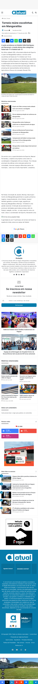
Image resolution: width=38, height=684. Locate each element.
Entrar (33, 642)
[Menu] (2, 13)
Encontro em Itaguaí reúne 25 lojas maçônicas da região (28, 377)
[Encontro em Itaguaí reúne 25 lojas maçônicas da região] (28, 369)
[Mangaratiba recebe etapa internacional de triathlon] (6, 148)
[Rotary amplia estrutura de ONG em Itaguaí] (9, 369)
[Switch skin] (33, 13)
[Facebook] (3, 40)
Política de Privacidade (9, 642)
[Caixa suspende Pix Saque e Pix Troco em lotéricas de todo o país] (9, 389)
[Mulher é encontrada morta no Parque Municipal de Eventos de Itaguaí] (6, 495)
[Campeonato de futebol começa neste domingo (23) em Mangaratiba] (6, 140)
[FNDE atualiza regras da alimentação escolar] (28, 389)
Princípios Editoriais (27, 639)
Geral (8, 18)
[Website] (14, 275)
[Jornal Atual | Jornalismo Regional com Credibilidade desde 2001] (19, 12)
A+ (3, 670)
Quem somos (9, 639)
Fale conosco (20, 642)
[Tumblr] (16, 236)
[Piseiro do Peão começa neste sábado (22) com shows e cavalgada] (6, 108)
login (14, 413)
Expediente (17, 639)
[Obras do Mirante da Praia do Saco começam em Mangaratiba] (6, 132)
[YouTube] (21, 275)
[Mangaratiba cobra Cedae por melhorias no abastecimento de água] (6, 124)
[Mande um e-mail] (9, 30)
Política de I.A (19, 645)
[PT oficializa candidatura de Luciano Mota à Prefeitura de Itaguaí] (6, 510)
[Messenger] (12, 40)
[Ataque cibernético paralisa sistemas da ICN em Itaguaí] (6, 478)
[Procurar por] (36, 13)
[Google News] (19, 229)
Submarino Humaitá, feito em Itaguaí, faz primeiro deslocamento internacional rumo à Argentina (23, 486)
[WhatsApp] (16, 40)
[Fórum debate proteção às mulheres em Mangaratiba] (6, 116)
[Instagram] (24, 275)
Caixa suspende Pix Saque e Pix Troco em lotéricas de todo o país (9, 397)
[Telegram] (20, 40)
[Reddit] (24, 236)
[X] (7, 40)
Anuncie (28, 642)
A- (3, 677)
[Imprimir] (29, 40)
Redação (6, 30)
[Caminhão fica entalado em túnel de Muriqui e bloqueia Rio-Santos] (6, 503)
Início (4, 18)
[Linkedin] (12, 236)
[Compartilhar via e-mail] (24, 40)
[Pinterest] (20, 236)
